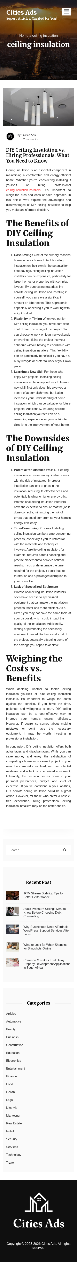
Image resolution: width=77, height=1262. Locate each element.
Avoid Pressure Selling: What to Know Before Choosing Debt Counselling (44, 912)
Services (12, 1147)
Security (11, 1139)
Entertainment (15, 1068)
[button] (66, 11)
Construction (31, 139)
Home (23, 35)
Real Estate (14, 1123)
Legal (9, 1100)
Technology (13, 1154)
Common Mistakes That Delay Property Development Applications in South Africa (46, 963)
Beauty (11, 1029)
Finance (11, 1076)
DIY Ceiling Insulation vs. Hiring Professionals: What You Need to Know (37, 155)
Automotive (13, 1021)
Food (9, 1084)
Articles (11, 1013)
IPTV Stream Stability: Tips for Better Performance (43, 895)
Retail (10, 1131)
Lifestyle (11, 1107)
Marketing (13, 1115)
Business (12, 1037)
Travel (10, 1162)
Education (13, 1052)
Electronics (13, 1060)
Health (10, 1092)
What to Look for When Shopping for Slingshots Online (45, 946)
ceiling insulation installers (23, 190)
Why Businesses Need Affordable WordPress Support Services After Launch (46, 930)
